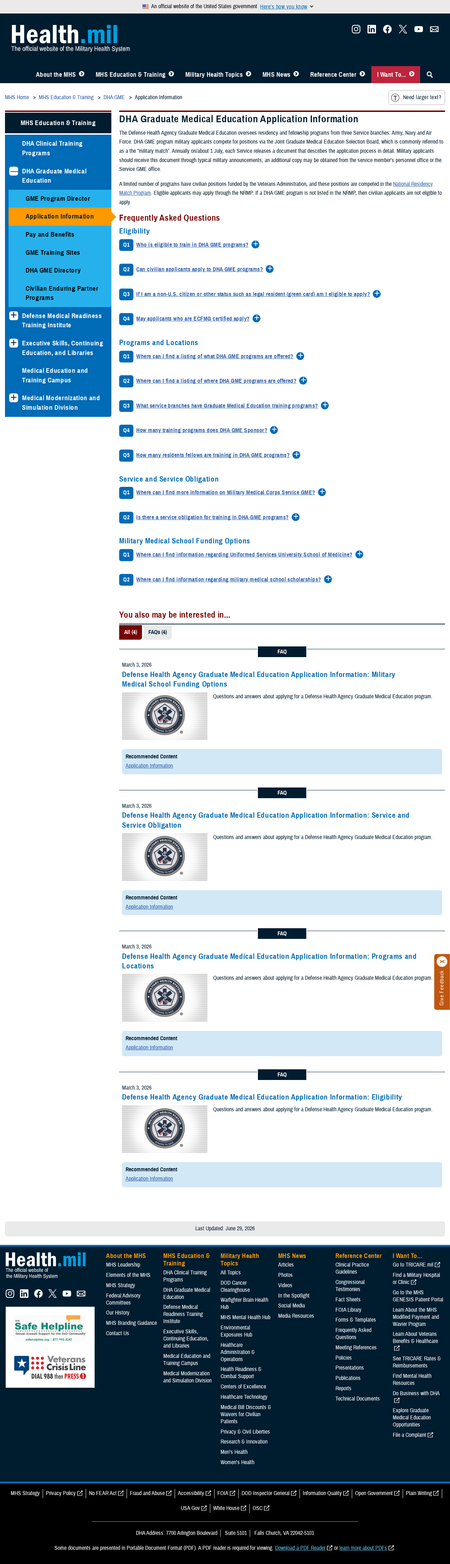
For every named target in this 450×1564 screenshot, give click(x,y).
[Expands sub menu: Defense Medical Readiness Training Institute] (13, 315)
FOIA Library (348, 1309)
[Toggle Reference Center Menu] (362, 75)
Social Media (291, 1305)
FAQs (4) (157, 632)
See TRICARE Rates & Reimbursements (417, 1362)
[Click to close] (442, 961)
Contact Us (117, 1333)
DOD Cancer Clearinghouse (235, 1286)
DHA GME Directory (53, 270)
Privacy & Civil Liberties (245, 1431)
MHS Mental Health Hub (245, 1317)
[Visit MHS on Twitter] (403, 31)
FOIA (222, 1493)
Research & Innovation (244, 1441)
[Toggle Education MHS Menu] (171, 75)
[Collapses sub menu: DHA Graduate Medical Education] (13, 171)
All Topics (231, 1272)
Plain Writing (419, 1493)
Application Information (60, 216)
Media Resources (296, 1316)
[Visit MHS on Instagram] (356, 31)
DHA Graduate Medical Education (54, 176)
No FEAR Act (103, 1493)
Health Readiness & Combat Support (241, 1373)
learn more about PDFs (363, 1548)
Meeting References (356, 1347)
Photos (285, 1275)
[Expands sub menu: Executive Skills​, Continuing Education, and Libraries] (13, 343)
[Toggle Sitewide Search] (430, 74)
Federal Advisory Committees (123, 1299)
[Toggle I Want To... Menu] (411, 75)
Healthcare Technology (244, 1397)
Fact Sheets (348, 1299)
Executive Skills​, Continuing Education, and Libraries (63, 348)
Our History (117, 1312)
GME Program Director (58, 198)
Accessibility (191, 1493)
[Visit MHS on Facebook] (387, 31)
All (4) (130, 632)
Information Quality (322, 1493)
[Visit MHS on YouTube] (418, 31)
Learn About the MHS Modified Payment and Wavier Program (416, 1317)
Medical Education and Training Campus (55, 375)
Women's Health (237, 1462)
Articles (286, 1264)
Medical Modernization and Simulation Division (61, 403)
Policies (343, 1357)
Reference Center (333, 75)
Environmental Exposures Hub (236, 1331)
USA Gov (190, 1508)
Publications (348, 1378)
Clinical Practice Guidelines (352, 1268)
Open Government (374, 1493)
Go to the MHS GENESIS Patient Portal (418, 1296)
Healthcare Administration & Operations (238, 1352)
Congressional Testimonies (350, 1286)
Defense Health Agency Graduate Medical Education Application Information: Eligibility (262, 1097)
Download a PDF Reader (300, 1548)
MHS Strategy (120, 1285)
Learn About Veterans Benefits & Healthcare (415, 1338)
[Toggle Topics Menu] (248, 75)
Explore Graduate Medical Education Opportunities (412, 1417)
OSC (258, 1508)
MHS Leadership (123, 1264)
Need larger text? (422, 97)
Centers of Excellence (243, 1386)
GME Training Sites (53, 252)
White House (226, 1508)
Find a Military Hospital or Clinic (416, 1279)
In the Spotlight (293, 1295)
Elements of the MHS (128, 1275)
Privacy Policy (61, 1493)
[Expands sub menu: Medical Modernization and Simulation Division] (13, 397)
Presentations (349, 1367)
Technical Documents (357, 1398)
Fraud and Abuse (147, 1493)
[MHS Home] (50, 1279)
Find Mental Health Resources (412, 1379)
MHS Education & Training (131, 75)
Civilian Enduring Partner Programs (62, 293)
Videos (285, 1285)
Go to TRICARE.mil (413, 1264)
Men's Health (234, 1452)
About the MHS (56, 75)
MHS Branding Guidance (131, 1323)
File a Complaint (409, 1435)
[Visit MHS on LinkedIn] (371, 31)
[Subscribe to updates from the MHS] (434, 31)
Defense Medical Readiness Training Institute (62, 320)
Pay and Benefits (50, 234)
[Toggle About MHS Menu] (81, 75)
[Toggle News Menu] (296, 75)
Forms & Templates (355, 1319)
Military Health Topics (214, 75)
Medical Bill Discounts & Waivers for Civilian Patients (246, 1414)
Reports (343, 1388)
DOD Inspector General (266, 1493)
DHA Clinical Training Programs (52, 148)
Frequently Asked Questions (353, 1334)
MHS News (277, 75)
